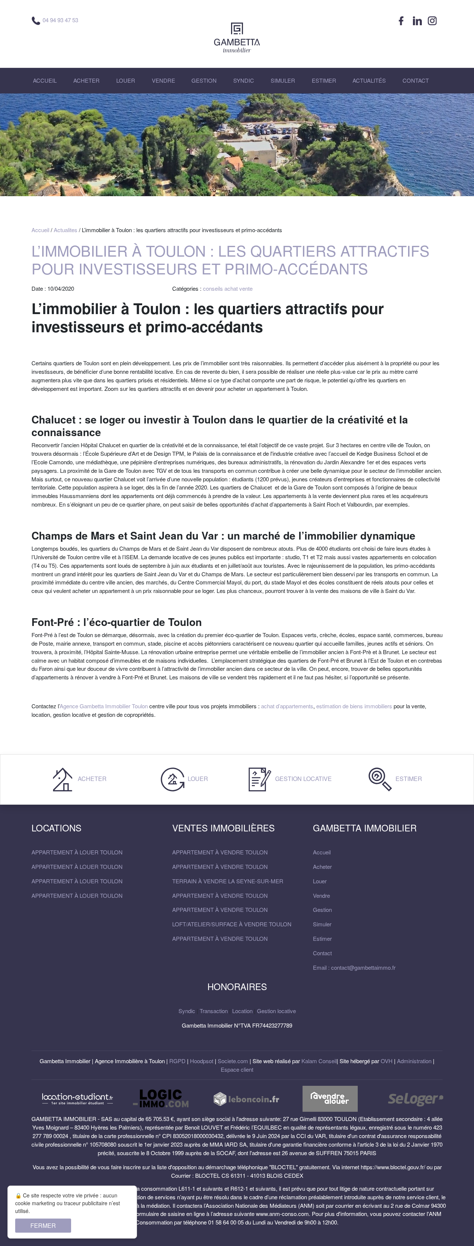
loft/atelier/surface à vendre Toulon (231, 924)
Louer (197, 779)
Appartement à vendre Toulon (220, 852)
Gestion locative (303, 779)
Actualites (65, 230)
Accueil (40, 230)
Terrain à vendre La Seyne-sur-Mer (227, 881)
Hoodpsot (201, 1061)
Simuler (322, 924)
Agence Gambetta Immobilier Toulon (104, 706)
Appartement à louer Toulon (77, 852)
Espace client (237, 1069)
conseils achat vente (228, 288)
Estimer (408, 779)
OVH (387, 1061)
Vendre (321, 895)
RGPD (177, 1061)
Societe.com (233, 1061)
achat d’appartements (287, 706)
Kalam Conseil (319, 1061)
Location (242, 1011)
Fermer (43, 1225)
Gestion (322, 909)
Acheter (91, 779)
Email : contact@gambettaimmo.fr (354, 967)
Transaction (214, 1011)
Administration (414, 1061)
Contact (322, 953)
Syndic (186, 1011)
